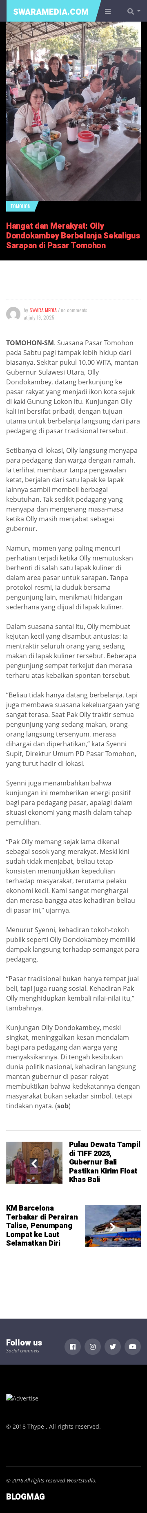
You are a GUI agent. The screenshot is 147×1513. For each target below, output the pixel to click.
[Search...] (136, 11)
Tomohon (20, 206)
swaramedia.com (51, 12)
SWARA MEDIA (43, 310)
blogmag (25, 1497)
